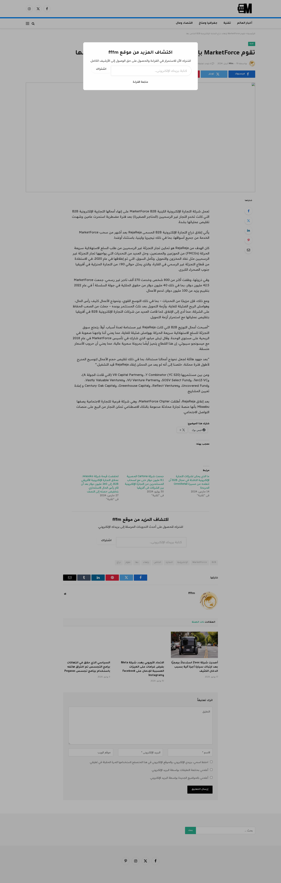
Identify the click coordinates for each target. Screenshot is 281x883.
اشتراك (101, 69)
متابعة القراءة (140, 81)
